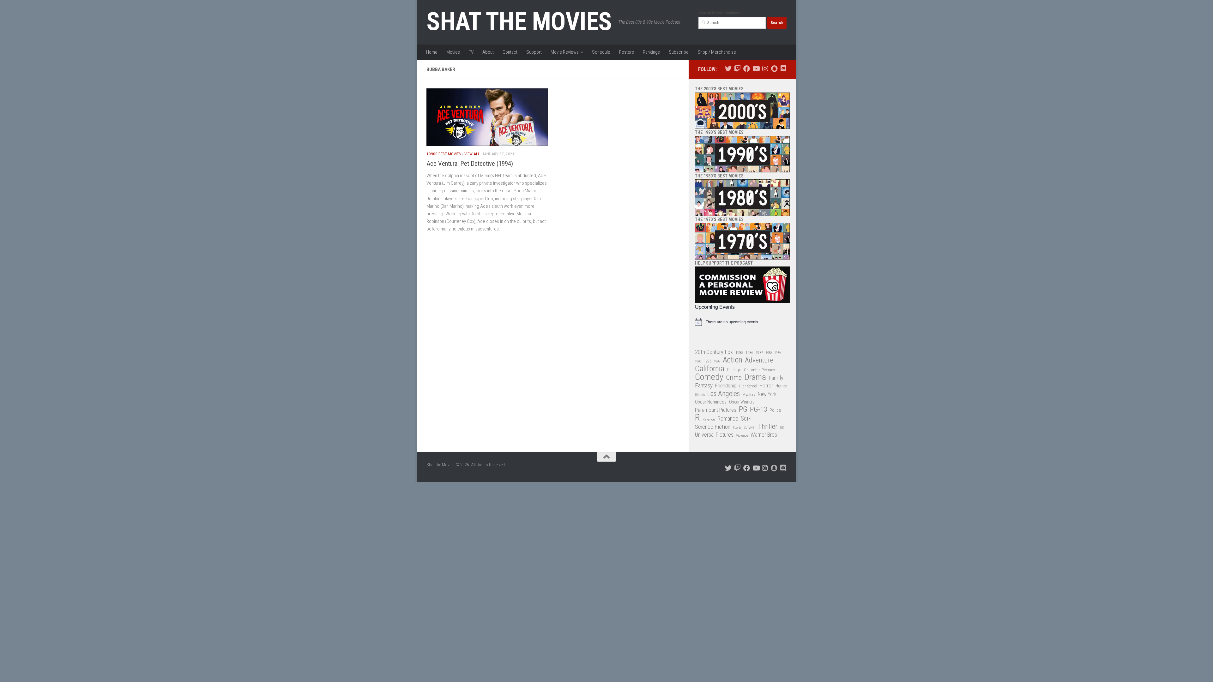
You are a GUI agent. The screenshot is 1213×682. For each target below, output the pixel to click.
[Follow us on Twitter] (728, 68)
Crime (734, 377)
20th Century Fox (714, 352)
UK (782, 428)
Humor (781, 385)
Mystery (748, 394)
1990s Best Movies (443, 154)
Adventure (759, 360)
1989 (778, 353)
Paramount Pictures (715, 410)
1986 (749, 352)
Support (534, 52)
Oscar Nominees (711, 402)
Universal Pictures (714, 434)
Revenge (709, 419)
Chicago (734, 369)
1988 (769, 353)
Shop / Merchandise (716, 52)
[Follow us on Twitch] (737, 68)
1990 (698, 361)
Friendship (725, 386)
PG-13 (758, 409)
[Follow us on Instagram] (765, 68)
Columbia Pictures (759, 370)
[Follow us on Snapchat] (774, 68)
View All (472, 154)
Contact (510, 52)
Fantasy (704, 385)
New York (767, 394)
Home (432, 52)
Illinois (700, 395)
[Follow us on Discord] (783, 68)
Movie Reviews (565, 52)
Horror (766, 386)
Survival (749, 427)
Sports (737, 427)
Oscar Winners (742, 401)
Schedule (601, 52)
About (488, 52)
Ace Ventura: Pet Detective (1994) (469, 163)
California (709, 369)
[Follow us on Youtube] (755, 68)
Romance (727, 418)
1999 (717, 361)
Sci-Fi (748, 418)
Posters (626, 52)
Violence (742, 435)
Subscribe (679, 52)
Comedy (709, 377)
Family (776, 377)
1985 (739, 352)
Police (775, 410)
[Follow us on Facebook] (746, 68)
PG (743, 409)
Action (732, 360)
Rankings (651, 52)
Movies (453, 52)
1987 (759, 352)
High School (748, 386)
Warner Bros (764, 435)
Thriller (767, 426)
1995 (707, 361)
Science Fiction (712, 426)
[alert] (742, 322)
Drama (755, 377)
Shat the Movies (519, 21)
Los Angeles (723, 393)
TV (471, 52)
